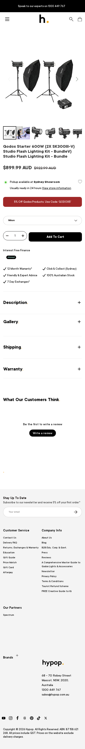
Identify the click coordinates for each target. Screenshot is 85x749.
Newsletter (48, 571)
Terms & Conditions (53, 581)
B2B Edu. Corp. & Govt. (54, 547)
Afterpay (8, 572)
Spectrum (8, 615)
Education (9, 552)
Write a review (42, 433)
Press (45, 552)
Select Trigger (11, 214)
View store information (56, 188)
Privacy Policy (49, 576)
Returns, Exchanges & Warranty (21, 547)
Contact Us (9, 537)
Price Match (10, 562)
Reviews (46, 557)
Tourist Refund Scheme (55, 586)
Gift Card (8, 567)
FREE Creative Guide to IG (57, 591)
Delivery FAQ (10, 542)
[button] (80, 19)
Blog (44, 542)
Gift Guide (9, 557)
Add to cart (55, 236)
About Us (47, 537)
